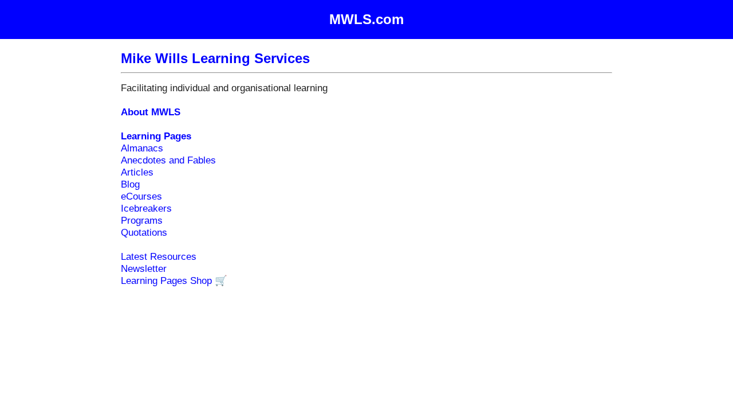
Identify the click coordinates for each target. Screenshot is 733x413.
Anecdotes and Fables (168, 160)
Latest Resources (158, 256)
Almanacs (142, 148)
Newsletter (144, 268)
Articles (137, 172)
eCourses (141, 196)
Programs (142, 220)
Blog (130, 184)
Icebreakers (146, 208)
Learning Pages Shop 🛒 (174, 280)
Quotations (144, 232)
